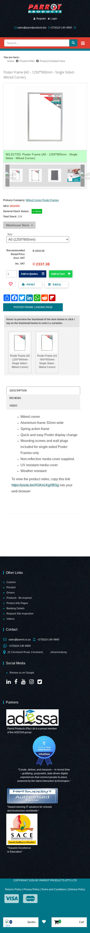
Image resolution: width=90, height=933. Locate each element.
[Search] (73, 42)
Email (57, 284)
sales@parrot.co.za (20, 639)
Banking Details (15, 608)
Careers (11, 582)
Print (30, 284)
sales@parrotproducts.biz (31, 27)
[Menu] (83, 43)
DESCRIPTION (18, 390)
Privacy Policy (31, 889)
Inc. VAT (20, 263)
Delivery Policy (76, 889)
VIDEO (13, 405)
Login (54, 18)
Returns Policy (13, 889)
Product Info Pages (17, 603)
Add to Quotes (30, 273)
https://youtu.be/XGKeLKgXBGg (35, 485)
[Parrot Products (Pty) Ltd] (45, 8)
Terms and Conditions (53, 889)
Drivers (10, 592)
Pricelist (10, 587)
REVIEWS (15, 398)
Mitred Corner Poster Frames (42, 200)
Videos (10, 618)
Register (41, 18)
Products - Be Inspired (19, 597)
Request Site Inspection (19, 613)
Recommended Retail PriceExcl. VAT (15, 254)
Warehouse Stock (17, 225)
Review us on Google (22, 672)
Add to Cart (58, 273)
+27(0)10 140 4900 (61, 27)
